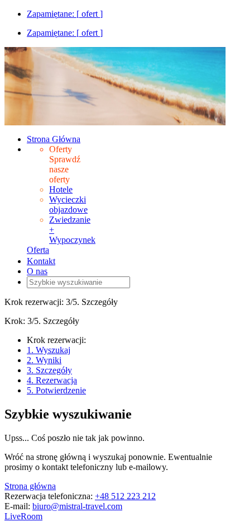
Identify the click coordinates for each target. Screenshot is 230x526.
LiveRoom (23, 516)
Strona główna (30, 486)
